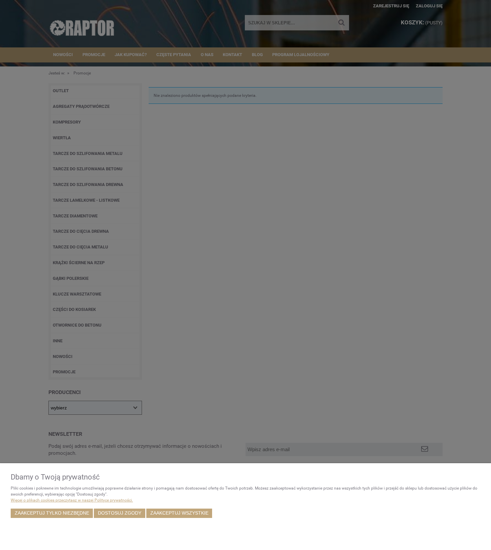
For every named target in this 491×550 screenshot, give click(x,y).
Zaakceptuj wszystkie (179, 513)
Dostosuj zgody (119, 513)
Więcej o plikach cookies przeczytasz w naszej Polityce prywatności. (72, 500)
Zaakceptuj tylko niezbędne (52, 513)
